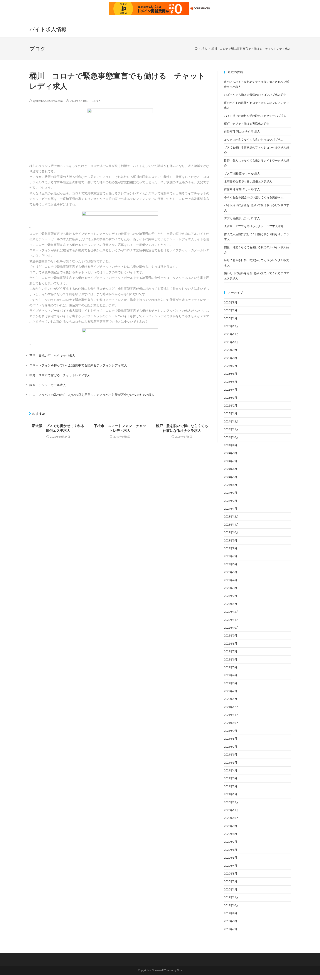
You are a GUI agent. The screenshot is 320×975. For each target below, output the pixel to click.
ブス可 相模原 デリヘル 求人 (242, 173)
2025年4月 (230, 389)
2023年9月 (230, 540)
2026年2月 (230, 310)
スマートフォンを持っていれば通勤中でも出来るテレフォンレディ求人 (78, 365)
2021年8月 (230, 738)
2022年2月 (230, 691)
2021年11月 (231, 715)
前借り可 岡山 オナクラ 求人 (242, 131)
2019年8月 (230, 921)
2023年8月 (230, 548)
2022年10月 (231, 628)
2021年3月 (230, 778)
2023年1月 (230, 604)
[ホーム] (196, 49)
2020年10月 (231, 818)
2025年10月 (231, 342)
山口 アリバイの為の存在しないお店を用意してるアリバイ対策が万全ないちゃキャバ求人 (91, 395)
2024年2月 (230, 501)
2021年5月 (230, 762)
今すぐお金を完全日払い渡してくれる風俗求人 (253, 197)
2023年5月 (230, 572)
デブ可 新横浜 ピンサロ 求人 (242, 218)
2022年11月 (231, 620)
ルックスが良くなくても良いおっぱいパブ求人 (253, 139)
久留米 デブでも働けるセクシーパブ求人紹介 (253, 226)
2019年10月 (231, 905)
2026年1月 (230, 318)
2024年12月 (231, 421)
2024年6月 (230, 469)
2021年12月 (231, 707)
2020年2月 (230, 881)
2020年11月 (231, 810)
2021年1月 (230, 794)
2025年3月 (230, 398)
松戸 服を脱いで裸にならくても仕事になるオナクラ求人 (182, 428)
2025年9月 (230, 350)
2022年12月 (231, 612)
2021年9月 (230, 731)
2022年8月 (230, 643)
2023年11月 (231, 524)
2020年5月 (230, 857)
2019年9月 (230, 913)
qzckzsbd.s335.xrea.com (48, 101)
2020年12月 (231, 802)
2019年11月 (231, 897)
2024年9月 (230, 445)
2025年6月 (230, 374)
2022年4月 (230, 675)
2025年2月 (230, 405)
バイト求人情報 (48, 29)
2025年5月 (230, 382)
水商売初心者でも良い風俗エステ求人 (248, 181)
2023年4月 (230, 580)
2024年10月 (231, 437)
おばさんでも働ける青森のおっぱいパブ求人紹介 (255, 95)
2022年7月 (230, 651)
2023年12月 (231, 516)
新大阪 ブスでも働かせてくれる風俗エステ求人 (58, 428)
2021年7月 (230, 747)
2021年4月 (230, 770)
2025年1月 (230, 413)
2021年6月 (230, 754)
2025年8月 (230, 358)
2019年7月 (230, 929)
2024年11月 (231, 429)
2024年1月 (230, 508)
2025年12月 (231, 326)
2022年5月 (230, 667)
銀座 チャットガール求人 (47, 385)
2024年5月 (230, 477)
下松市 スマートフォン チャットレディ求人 (120, 428)
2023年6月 (230, 564)
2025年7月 (230, 366)
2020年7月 (230, 842)
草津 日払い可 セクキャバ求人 (52, 355)
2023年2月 (230, 596)
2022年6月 (230, 659)
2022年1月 (230, 699)
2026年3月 (230, 302)
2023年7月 (230, 556)
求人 (98, 101)
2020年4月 (230, 866)
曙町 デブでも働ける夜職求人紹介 (246, 124)
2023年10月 (231, 532)
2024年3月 (230, 493)
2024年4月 (230, 485)
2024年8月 (230, 453)
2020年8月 (230, 834)
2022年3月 (230, 683)
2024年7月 (230, 461)
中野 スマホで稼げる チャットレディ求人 (59, 375)
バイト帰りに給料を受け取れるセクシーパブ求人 (255, 116)
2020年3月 (230, 873)
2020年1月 (230, 889)
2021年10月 (231, 723)
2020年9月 (230, 826)
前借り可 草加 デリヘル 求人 (242, 189)
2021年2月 (230, 786)
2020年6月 (230, 850)
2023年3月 (230, 588)
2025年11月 (231, 334)
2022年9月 (230, 635)
